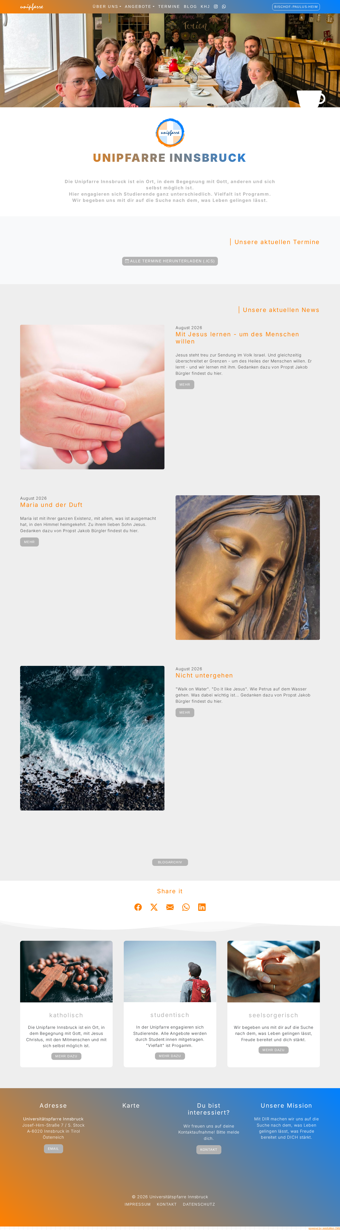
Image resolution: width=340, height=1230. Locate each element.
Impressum (138, 1204)
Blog (190, 7)
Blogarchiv (170, 862)
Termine (169, 7)
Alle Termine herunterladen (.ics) (172, 261)
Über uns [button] (105, 7)
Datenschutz (199, 1204)
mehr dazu (66, 1056)
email (53, 1149)
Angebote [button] (138, 7)
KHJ (205, 7)
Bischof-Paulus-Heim (296, 7)
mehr (184, 384)
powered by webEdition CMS (324, 1228)
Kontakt (209, 1149)
